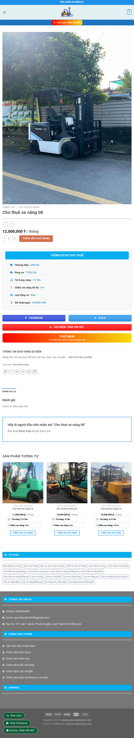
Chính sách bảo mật (17, 658)
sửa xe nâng (37, 576)
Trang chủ (8, 207)
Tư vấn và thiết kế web (54, 723)
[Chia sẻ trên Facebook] (11, 372)
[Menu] (4, 12)
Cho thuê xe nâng (28, 207)
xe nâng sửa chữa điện (55, 582)
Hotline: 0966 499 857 (21, 730)
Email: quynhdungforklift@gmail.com (27, 617)
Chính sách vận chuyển (19, 671)
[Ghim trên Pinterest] (29, 372)
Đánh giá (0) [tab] (9, 391)
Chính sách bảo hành (18, 652)
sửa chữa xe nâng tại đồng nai (65, 571)
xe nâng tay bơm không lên (81, 582)
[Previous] (2, 501)
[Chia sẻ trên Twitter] (17, 372)
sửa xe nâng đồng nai (32, 582)
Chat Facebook (18, 723)
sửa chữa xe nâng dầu (118, 566)
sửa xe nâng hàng (72, 576)
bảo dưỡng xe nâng (12, 566)
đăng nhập (25, 431)
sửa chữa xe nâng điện (92, 571)
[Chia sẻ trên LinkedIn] (35, 372)
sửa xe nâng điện (11, 582)
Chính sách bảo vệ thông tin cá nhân (27, 677)
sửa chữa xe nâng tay (38, 571)
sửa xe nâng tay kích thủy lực (114, 576)
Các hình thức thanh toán (20, 645)
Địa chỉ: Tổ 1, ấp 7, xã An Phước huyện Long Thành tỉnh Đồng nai (43, 624)
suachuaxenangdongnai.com (76, 720)
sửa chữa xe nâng (97, 566)
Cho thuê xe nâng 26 (67, 508)
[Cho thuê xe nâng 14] (111, 482)
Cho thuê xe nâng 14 (111, 508)
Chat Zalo (16, 715)
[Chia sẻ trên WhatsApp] (5, 372)
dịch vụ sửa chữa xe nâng (52, 566)
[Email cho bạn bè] (23, 372)
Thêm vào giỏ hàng (36, 238)
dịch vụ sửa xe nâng (76, 566)
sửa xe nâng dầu (53, 576)
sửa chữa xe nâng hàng (14, 571)
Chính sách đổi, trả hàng (20, 664)
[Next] (131, 501)
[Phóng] (7, 200)
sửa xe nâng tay (91, 576)
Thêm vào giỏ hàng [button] (23, 533)
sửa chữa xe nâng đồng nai (15, 576)
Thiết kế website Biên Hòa (79, 723)
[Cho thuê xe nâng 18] (22, 482)
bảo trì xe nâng (30, 566)
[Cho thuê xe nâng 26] (67, 482)
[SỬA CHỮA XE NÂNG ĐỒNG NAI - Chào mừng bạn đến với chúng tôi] (67, 12)
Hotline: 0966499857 (18, 611)
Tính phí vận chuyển (80, 357)
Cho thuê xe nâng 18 (22, 508)
